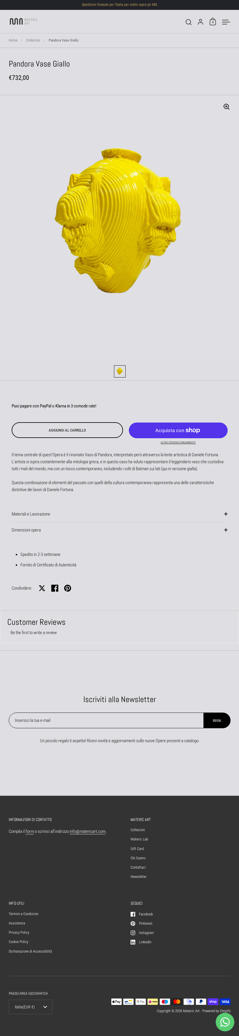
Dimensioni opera (26, 530)
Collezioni (33, 40)
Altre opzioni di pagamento (178, 442)
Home (13, 40)
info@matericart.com (88, 831)
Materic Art (192, 1011)
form (30, 831)
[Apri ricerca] (189, 22)
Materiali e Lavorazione (31, 514)
